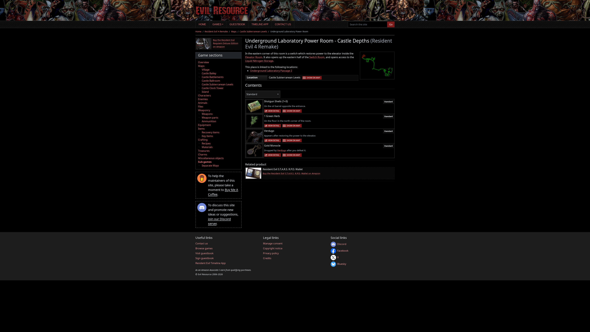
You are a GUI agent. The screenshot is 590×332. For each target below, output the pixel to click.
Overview (203, 62)
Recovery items (210, 132)
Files (200, 106)
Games (216, 24)
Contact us (283, 24)
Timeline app (260, 24)
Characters (204, 95)
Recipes (206, 143)
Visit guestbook (204, 253)
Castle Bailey (209, 73)
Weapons (207, 114)
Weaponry (204, 110)
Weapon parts (210, 117)
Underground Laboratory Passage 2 (271, 70)
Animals (202, 103)
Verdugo (281, 150)
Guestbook (237, 24)
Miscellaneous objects (211, 158)
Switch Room (316, 57)
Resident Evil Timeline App (210, 263)
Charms (202, 154)
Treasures (204, 150)
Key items (207, 136)
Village (205, 69)
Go (391, 24)
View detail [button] (273, 111)
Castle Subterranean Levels (253, 31)
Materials (207, 147)
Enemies (203, 99)
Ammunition (209, 121)
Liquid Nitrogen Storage (259, 61)
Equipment (204, 125)
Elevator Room (253, 57)
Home (202, 24)
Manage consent (273, 243)
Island (205, 91)
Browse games (204, 248)
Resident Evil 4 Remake (216, 31)
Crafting (203, 139)
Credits (267, 258)
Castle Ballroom (211, 80)
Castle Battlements (213, 77)
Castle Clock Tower (213, 88)
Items (201, 128)
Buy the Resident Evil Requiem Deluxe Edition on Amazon (225, 43)
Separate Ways (210, 165)
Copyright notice (272, 248)
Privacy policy (271, 253)
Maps (233, 31)
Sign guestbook (204, 258)
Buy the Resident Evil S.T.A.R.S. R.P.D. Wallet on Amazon (291, 173)
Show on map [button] (313, 77)
